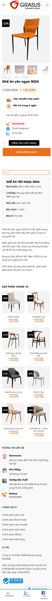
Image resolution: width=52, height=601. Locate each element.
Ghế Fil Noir (38, 392)
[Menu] (3, 4)
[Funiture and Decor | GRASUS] (25, 5)
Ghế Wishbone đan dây (38, 354)
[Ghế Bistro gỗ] (38, 302)
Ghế (16, 77)
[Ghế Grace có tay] (13, 377)
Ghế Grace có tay (13, 392)
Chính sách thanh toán (14, 519)
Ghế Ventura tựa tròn (13, 428)
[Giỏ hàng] (47, 5)
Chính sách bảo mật (13, 514)
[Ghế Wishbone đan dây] (38, 339)
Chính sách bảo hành (13, 529)
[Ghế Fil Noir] (38, 377)
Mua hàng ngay (27, 151)
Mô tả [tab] (7, 172)
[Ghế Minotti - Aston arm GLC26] (38, 414)
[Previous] (6, 39)
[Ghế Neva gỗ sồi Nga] (13, 339)
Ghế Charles (13, 316)
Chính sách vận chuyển (15, 524)
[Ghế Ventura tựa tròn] (13, 414)
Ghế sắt (24, 77)
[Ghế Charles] (13, 302)
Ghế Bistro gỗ (38, 316)
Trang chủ (6, 77)
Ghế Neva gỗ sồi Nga (13, 354)
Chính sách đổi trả (11, 534)
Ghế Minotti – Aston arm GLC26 (39, 429)
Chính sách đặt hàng (13, 539)
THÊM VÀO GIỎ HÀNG (24, 142)
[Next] (45, 39)
